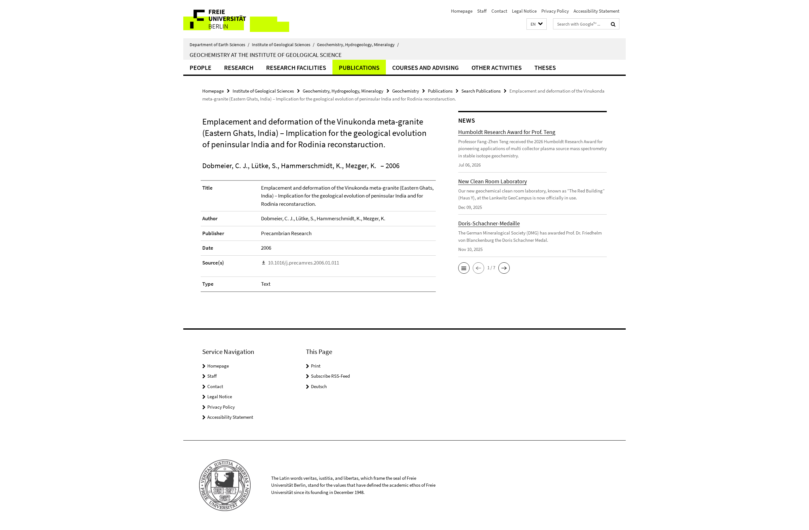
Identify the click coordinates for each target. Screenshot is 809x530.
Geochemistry (405, 91)
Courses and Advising (425, 67)
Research (238, 67)
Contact (499, 11)
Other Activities (496, 67)
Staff (482, 11)
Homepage (461, 11)
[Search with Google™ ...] (613, 24)
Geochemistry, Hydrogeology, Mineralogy (358, 44)
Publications (359, 67)
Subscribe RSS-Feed (330, 376)
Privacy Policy (555, 11)
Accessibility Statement (596, 11)
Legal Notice (524, 11)
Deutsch (319, 386)
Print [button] (315, 366)
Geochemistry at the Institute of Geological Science (266, 54)
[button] (536, 24)
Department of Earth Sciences (219, 44)
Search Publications (481, 91)
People (200, 67)
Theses (545, 67)
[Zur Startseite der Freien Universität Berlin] (236, 19)
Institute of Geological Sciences (283, 44)
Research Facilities (296, 67)
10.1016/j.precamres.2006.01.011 (303, 262)
